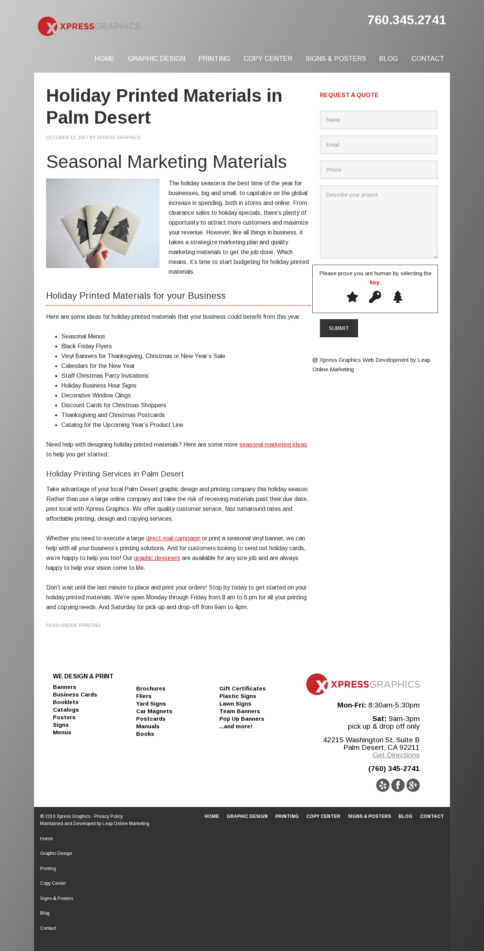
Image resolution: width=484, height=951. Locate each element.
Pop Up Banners (241, 718)
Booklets (66, 702)
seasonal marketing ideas (273, 444)
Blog (45, 913)
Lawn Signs (235, 703)
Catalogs (66, 709)
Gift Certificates (242, 688)
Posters (64, 717)
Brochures (151, 688)
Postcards (151, 718)
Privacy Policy (108, 816)
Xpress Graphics (117, 26)
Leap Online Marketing (125, 823)
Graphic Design (56, 853)
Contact (48, 928)
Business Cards (75, 694)
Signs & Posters (56, 898)
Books (145, 734)
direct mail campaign (173, 538)
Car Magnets (154, 711)
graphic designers (157, 558)
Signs (61, 724)
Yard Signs (151, 703)
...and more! (236, 726)
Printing (90, 625)
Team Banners (239, 711)
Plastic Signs (237, 696)
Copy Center (53, 883)
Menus (62, 732)
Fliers (144, 696)
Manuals (148, 726)
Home (46, 838)
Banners (64, 687)
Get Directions (396, 755)
